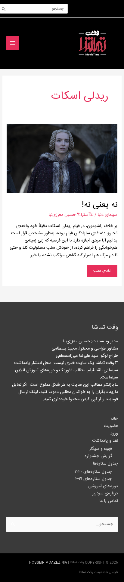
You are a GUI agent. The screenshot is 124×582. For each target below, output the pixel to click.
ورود (114, 433)
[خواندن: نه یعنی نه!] (62, 159)
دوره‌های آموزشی (103, 486)
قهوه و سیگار (100, 449)
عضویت (111, 426)
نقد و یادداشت (105, 440)
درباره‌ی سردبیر (105, 493)
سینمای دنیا (107, 215)
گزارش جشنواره (98, 456)
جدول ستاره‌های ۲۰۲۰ (93, 471)
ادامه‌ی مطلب (102, 269)
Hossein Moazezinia (48, 562)
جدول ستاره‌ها (105, 463)
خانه (114, 418)
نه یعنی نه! (99, 205)
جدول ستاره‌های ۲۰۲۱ (93, 479)
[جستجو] (4, 8)
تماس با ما (108, 501)
